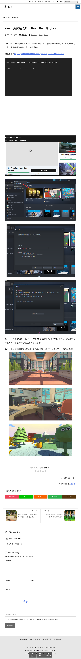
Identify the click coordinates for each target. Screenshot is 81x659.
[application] (38, 77)
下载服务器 (39, 2)
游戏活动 (15, 17)
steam (46, 35)
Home (7, 17)
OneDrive (31, 2)
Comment (8, 560)
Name (7, 580)
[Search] (76, 2)
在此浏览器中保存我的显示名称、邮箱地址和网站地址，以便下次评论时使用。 (33, 619)
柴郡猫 (72, 484)
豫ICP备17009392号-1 (31, 650)
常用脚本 (47, 2)
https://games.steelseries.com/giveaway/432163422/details (39, 54)
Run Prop (34, 35)
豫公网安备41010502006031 (47, 650)
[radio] (35, 471)
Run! (40, 35)
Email (32, 580)
